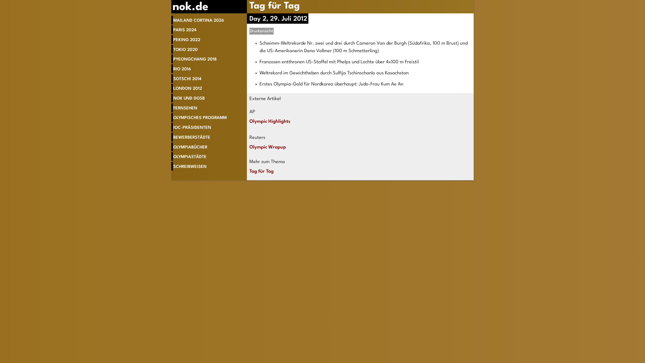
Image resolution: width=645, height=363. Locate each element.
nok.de (190, 7)
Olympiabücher (190, 147)
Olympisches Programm (200, 118)
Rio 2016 (182, 69)
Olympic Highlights (269, 121)
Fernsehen (185, 108)
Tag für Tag (274, 6)
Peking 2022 (186, 40)
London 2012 (187, 88)
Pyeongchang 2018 (195, 59)
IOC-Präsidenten (192, 128)
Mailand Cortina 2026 (198, 20)
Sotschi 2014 (187, 79)
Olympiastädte (190, 157)
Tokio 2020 (185, 50)
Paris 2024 (184, 30)
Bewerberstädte (191, 137)
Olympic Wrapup (267, 147)
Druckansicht (261, 31)
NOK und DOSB (189, 98)
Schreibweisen (190, 167)
